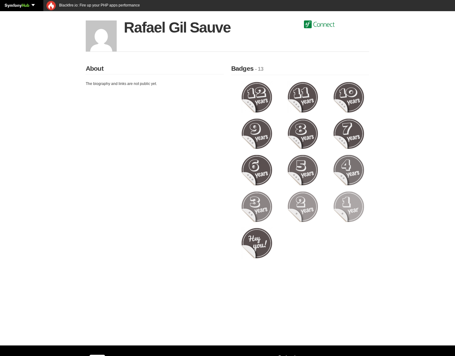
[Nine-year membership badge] (257, 133)
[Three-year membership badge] (257, 206)
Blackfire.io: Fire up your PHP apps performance (99, 5)
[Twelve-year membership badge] (257, 97)
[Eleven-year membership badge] (303, 97)
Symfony (17, 5)
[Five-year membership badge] (303, 170)
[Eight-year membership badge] (303, 133)
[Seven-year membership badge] (349, 133)
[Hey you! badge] (257, 243)
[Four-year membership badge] (349, 170)
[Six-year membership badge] (257, 170)
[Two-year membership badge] (303, 206)
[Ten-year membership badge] (349, 97)
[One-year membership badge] (349, 206)
